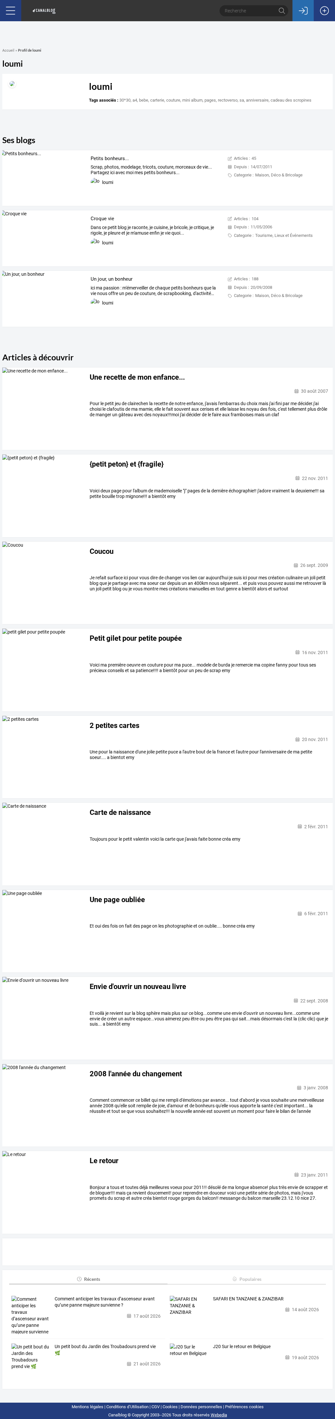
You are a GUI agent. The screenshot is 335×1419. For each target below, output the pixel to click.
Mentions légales (87, 1406)
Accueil (8, 50)
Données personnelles (201, 1406)
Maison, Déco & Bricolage (279, 175)
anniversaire (257, 100)
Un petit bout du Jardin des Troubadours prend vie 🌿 (105, 1350)
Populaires (250, 1279)
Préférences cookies (244, 1406)
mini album (192, 100)
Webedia (219, 1414)
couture (173, 100)
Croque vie (102, 219)
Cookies (170, 1406)
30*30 (125, 100)
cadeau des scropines (291, 100)
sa (241, 100)
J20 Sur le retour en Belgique (242, 1346)
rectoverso (228, 100)
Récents (92, 1279)
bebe (143, 100)
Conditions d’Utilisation (127, 1406)
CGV (155, 1406)
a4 (134, 100)
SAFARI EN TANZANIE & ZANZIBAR (248, 1298)
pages (210, 100)
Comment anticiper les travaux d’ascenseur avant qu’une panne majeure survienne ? (105, 1302)
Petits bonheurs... (110, 158)
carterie (157, 100)
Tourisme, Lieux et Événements (284, 235)
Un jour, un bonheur (111, 279)
